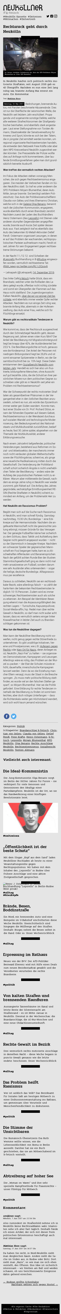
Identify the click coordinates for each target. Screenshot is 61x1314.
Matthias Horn (14, 98)
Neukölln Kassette (15, 17)
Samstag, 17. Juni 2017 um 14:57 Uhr (19, 1248)
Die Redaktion (42, 1306)
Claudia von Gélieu (34, 734)
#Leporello (9, 259)
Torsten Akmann (25, 750)
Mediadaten (35, 1309)
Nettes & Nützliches (15, 1309)
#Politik (9, 985)
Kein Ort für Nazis (26, 649)
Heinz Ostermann (36, 737)
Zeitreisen (36, 17)
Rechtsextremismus (27, 747)
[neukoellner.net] (23, 9)
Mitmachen (11, 19)
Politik (21, 726)
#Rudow (41, 259)
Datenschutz (51, 1309)
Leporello (33, 218)
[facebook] (51, 17)
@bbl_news (9, 266)
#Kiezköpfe (10, 895)
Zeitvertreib (28, 19)
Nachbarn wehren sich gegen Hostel (34, 1284)
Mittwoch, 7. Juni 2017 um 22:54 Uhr (19, 1218)
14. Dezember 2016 (43, 272)
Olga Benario (22, 743)
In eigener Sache (22, 1306)
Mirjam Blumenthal (34, 740)
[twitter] (47, 17)
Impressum (31, 1311)
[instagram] (55, 17)
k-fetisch (24, 278)
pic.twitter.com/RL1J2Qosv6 (32, 266)
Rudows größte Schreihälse (21, 1282)
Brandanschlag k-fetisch (34, 730)
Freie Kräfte (18, 737)
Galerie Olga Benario (34, 204)
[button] (6, 716)
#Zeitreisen (11, 836)
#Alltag (8, 893)
